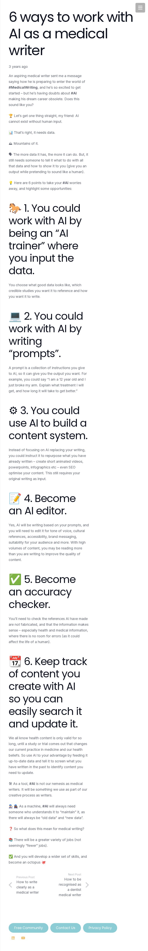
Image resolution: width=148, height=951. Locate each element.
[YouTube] (23, 938)
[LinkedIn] (13, 938)
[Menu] (140, 8)
